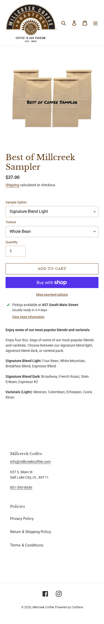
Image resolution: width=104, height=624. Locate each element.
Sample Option (16, 202)
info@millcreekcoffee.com (30, 462)
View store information (28, 317)
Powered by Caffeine (69, 607)
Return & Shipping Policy (30, 532)
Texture (11, 222)
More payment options (52, 294)
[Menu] (95, 22)
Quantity (11, 242)
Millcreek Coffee (43, 607)
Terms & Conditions (26, 545)
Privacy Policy (22, 518)
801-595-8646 (21, 487)
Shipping (12, 185)
